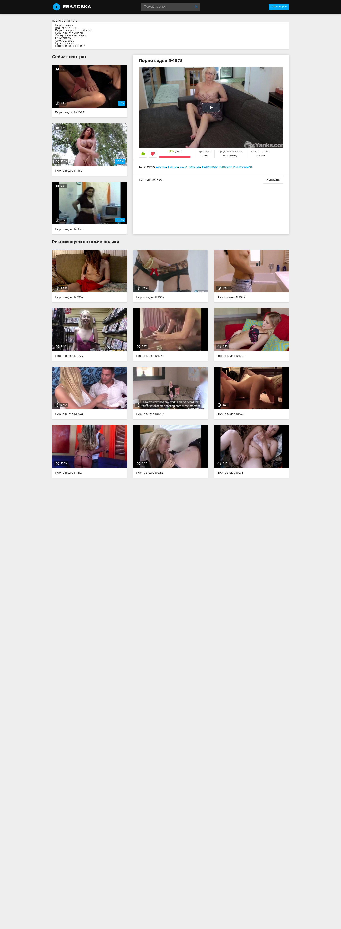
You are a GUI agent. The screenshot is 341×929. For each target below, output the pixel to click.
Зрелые (173, 167)
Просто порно (65, 43)
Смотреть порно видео (71, 35)
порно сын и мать (64, 21)
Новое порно (279, 7)
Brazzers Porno (65, 28)
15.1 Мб (260, 156)
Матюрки (225, 167)
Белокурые (209, 167)
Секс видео (63, 38)
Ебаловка (77, 7)
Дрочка (161, 167)
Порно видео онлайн (70, 33)
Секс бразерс (64, 41)
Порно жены (64, 25)
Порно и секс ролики (70, 46)
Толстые (194, 167)
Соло (183, 167)
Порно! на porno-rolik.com (73, 30)
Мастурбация (242, 167)
